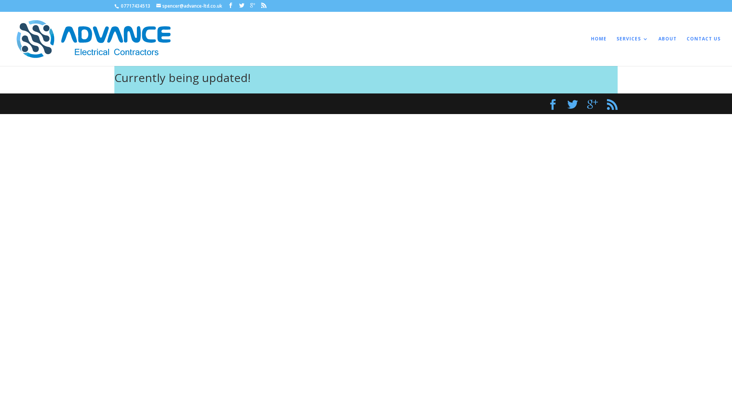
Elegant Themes (179, 103)
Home (599, 39)
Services (628, 39)
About (667, 39)
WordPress (266, 103)
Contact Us (704, 39)
